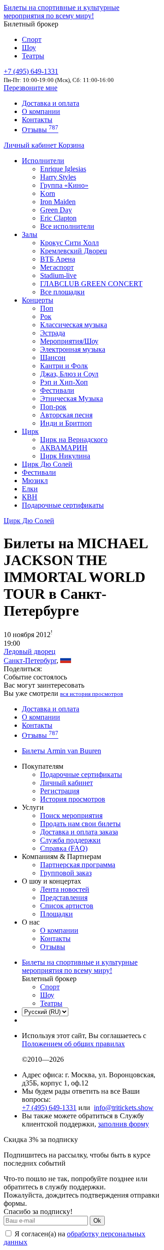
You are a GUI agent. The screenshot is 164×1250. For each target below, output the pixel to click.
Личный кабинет (31, 145)
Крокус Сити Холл (69, 243)
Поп (46, 308)
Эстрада (52, 333)
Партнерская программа (77, 865)
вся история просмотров (91, 693)
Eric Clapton (58, 218)
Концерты (37, 300)
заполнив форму (123, 1124)
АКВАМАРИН (63, 448)
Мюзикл (35, 480)
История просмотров (72, 799)
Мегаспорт (57, 267)
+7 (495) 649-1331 (49, 1107)
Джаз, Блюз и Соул (69, 374)
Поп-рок (53, 407)
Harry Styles (58, 177)
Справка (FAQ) (63, 848)
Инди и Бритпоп (66, 423)
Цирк (30, 431)
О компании (41, 111)
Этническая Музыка (71, 398)
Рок (45, 316)
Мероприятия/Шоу (69, 341)
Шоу (29, 47)
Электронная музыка (72, 349)
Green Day (56, 210)
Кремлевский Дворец (73, 251)
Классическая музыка (73, 325)
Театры (33, 56)
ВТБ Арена (57, 259)
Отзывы (40, 130)
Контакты (37, 119)
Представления (63, 897)
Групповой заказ (66, 873)
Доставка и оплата (50, 103)
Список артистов (66, 906)
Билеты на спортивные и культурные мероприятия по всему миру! (61, 12)
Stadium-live (58, 275)
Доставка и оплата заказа (79, 832)
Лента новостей (64, 889)
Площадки (56, 914)
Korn (47, 193)
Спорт (31, 39)
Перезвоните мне (30, 88)
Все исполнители (67, 226)
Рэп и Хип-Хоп (64, 382)
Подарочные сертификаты (63, 505)
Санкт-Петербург (30, 660)
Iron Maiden (58, 202)
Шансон (53, 357)
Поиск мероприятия (71, 815)
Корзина (71, 145)
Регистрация (59, 791)
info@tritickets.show (124, 1107)
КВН (29, 497)
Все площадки (62, 292)
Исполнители (43, 161)
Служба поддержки (70, 840)
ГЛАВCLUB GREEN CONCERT (91, 284)
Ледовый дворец (30, 651)
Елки (30, 489)
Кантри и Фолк (64, 366)
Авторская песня (66, 415)
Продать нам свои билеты (80, 824)
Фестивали (57, 390)
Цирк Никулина (65, 456)
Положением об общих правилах (73, 1044)
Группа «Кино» (64, 185)
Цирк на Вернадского (74, 439)
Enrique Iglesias (63, 169)
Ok (97, 1220)
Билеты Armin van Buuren (61, 751)
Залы (29, 234)
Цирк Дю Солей (47, 464)
